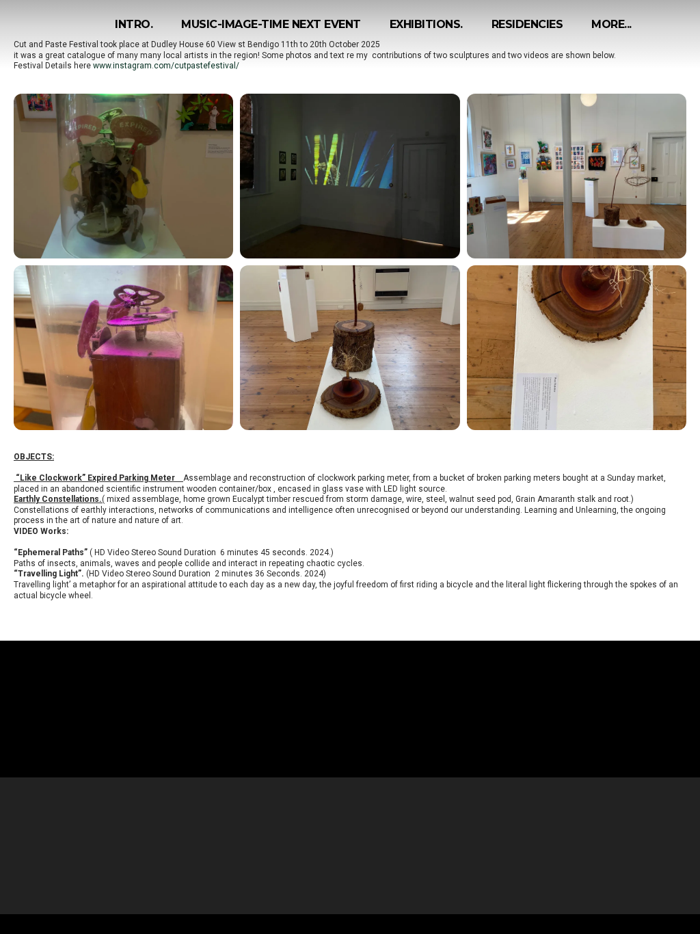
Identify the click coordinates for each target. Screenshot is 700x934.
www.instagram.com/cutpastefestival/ (166, 65)
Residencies (527, 24)
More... (611, 24)
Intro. (133, 24)
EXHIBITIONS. (426, 24)
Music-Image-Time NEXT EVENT (271, 24)
